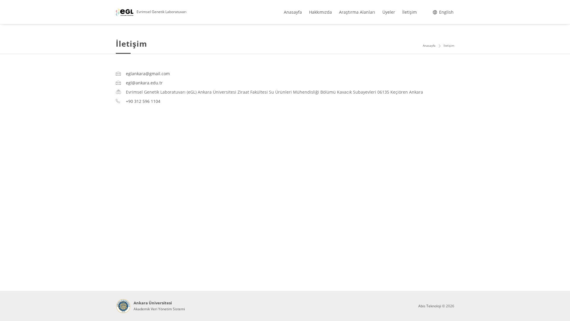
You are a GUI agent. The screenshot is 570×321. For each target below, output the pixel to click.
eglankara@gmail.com (148, 73)
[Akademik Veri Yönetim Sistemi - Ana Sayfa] (123, 306)
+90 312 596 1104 (143, 101)
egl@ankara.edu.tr (144, 83)
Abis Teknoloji (429, 306)
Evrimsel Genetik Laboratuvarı (161, 12)
